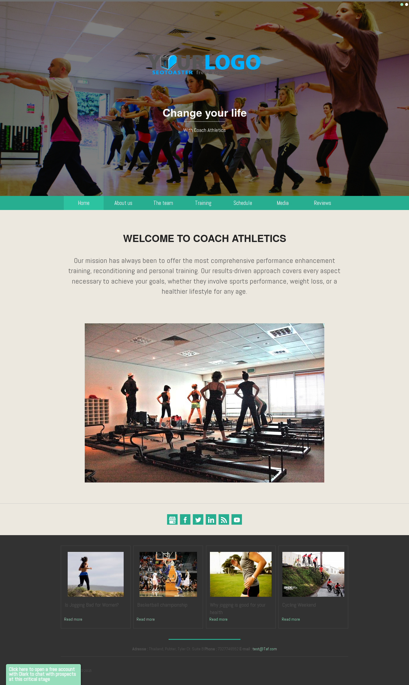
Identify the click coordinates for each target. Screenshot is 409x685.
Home (84, 203)
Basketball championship (162, 605)
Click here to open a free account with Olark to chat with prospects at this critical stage (42, 674)
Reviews (322, 203)
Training (203, 203)
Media (283, 203)
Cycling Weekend (299, 605)
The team (163, 203)
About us (123, 203)
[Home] (204, 62)
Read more (73, 619)
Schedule (243, 203)
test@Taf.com (265, 648)
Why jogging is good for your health (238, 609)
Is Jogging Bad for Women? (92, 605)
